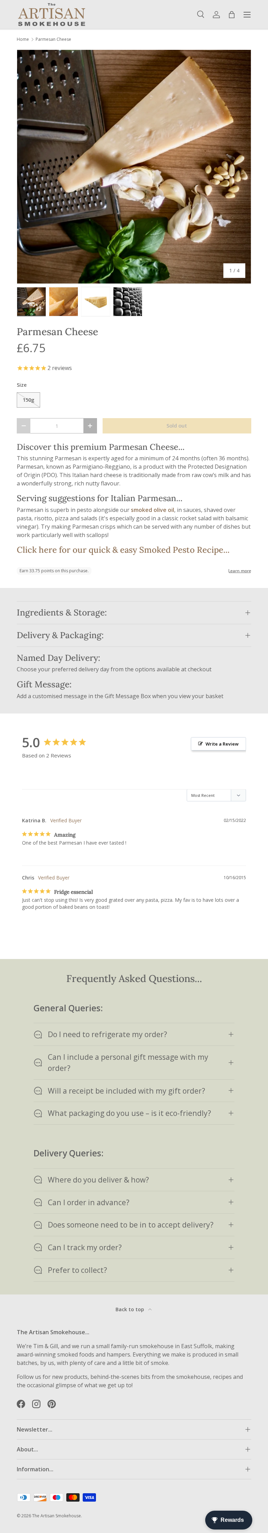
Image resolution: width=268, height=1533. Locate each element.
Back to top (131, 1309)
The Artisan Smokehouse (56, 1516)
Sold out (176, 425)
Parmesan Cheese (53, 39)
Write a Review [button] (222, 744)
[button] (231, 14)
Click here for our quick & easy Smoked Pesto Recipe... (123, 549)
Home (23, 39)
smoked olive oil (152, 510)
